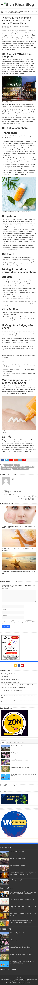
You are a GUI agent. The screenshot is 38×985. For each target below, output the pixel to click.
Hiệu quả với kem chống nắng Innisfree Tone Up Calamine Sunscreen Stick (25, 497)
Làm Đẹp (11, 11)
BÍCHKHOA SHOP (23, 981)
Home (1, 11)
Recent (3, 742)
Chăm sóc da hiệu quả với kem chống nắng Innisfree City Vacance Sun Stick (12, 492)
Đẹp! (16, 11)
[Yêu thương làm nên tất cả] (4, 868)
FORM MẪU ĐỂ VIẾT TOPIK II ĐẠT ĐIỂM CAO (13, 687)
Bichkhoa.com (6, 391)
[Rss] (15, 665)
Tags (22, 742)
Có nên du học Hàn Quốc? (8, 674)
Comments (16, 742)
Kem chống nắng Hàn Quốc (20, 468)
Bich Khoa (29, 982)
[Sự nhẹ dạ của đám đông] (4, 861)
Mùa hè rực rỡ (4, 676)
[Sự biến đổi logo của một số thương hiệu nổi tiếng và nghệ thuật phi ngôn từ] (4, 875)
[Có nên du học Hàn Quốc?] (4, 854)
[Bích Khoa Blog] (19, 4)
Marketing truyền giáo (16, 880)
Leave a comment (25, 26)
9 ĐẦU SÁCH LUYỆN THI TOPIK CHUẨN (12, 693)
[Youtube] (22, 665)
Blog (6, 11)
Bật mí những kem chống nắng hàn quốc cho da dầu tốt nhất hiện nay (23, 907)
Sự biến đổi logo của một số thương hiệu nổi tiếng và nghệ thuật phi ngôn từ (23, 873)
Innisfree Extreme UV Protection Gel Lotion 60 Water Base (18, 466)
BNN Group (15, 982)
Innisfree (17, 464)
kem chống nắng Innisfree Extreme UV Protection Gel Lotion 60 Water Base (21, 921)
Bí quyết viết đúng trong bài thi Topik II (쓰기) (12, 690)
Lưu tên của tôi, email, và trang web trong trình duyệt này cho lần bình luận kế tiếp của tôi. (19, 622)
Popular (9, 742)
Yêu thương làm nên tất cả (17, 865)
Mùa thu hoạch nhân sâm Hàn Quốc (10, 682)
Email (4, 609)
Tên (3, 604)
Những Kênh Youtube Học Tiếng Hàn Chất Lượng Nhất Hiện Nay (17, 685)
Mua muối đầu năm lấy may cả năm (10, 679)
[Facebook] (19, 665)
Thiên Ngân (6, 26)
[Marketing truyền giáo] (4, 882)
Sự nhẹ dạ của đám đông (17, 858)
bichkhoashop (6, 41)
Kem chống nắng (6, 468)
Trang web (4, 615)
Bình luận (5, 588)
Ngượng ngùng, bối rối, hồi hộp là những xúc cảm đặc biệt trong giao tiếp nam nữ (23, 892)
